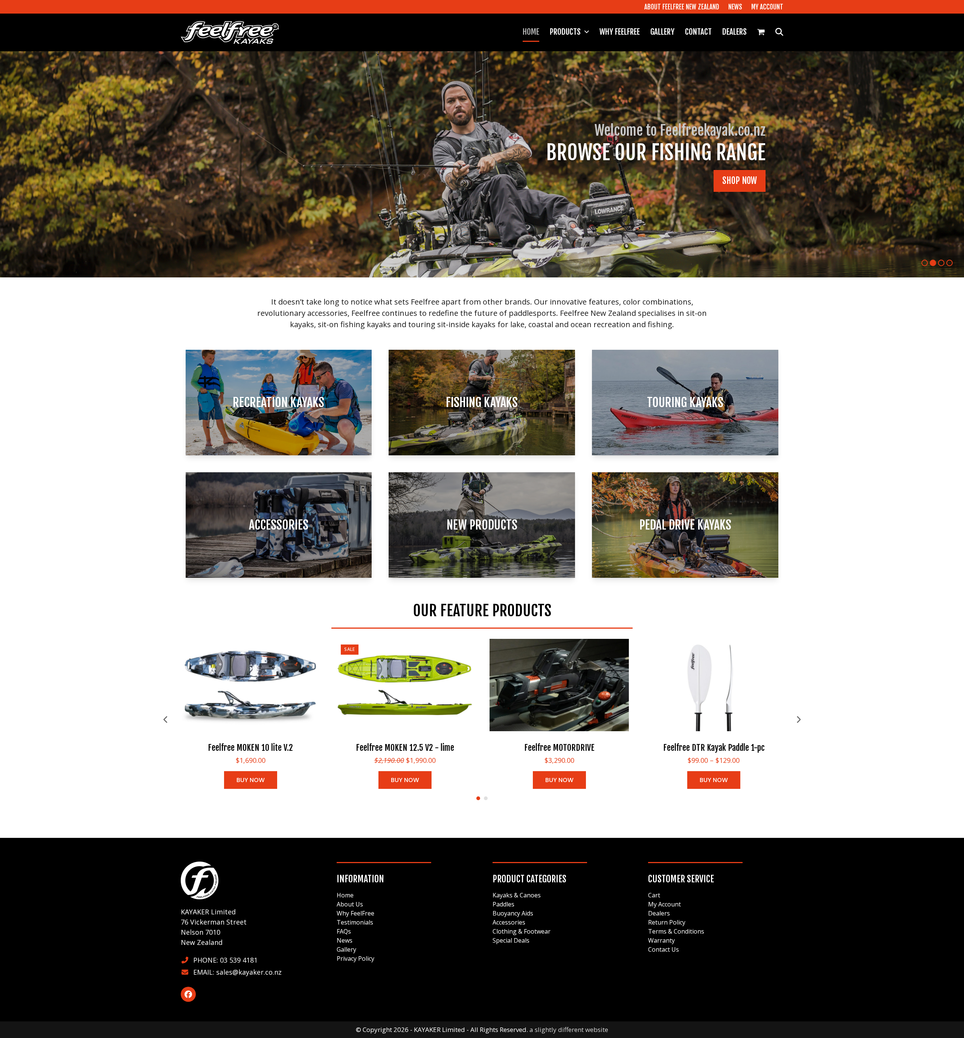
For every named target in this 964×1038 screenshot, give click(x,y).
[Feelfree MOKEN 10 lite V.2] (250, 684)
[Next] (798, 719)
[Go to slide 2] (486, 798)
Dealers (659, 913)
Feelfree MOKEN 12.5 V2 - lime (405, 748)
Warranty (661, 940)
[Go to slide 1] (478, 798)
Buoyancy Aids (513, 913)
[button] (761, 32)
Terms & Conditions (676, 931)
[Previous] (165, 719)
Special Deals (511, 940)
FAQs (344, 931)
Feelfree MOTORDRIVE (559, 748)
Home (345, 895)
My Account (664, 904)
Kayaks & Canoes (517, 895)
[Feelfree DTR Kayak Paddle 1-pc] (713, 684)
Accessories (509, 922)
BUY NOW (250, 780)
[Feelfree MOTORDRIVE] (559, 684)
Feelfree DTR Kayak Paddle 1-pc (713, 748)
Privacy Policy (355, 958)
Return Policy (666, 922)
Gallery (346, 949)
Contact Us (663, 949)
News (344, 940)
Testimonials (355, 922)
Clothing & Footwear (522, 931)
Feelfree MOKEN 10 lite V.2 (250, 748)
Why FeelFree (355, 913)
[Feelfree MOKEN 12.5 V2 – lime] (404, 684)
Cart (654, 895)
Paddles (503, 904)
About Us (350, 904)
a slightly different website (568, 1029)
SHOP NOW (226, 192)
